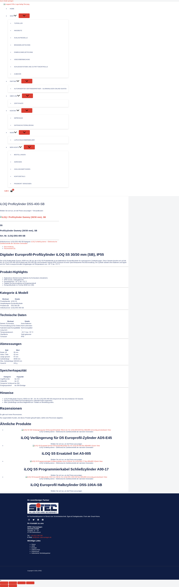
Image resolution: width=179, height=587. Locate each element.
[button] (15, 16)
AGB (33, 546)
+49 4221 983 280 (36, 535)
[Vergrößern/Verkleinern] (4, 583)
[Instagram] (29, 520)
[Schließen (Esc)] (30, 583)
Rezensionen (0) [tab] (9, 248)
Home (33, 544)
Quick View (107, 430)
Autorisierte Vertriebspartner (40, 553)
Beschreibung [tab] (8, 247)
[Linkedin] (38, 520)
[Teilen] (21, 583)
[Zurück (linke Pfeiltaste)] (4, 585)
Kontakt (34, 548)
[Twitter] (33, 520)
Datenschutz (35, 549)
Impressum (35, 551)
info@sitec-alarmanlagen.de (42, 537)
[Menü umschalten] (24, 15)
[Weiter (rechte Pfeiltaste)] (13, 585)
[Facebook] (42, 520)
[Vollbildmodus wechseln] (13, 583)
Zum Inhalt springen (6, 1)
